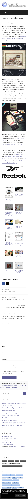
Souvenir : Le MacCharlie (19, 227)
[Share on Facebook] (3, 283)
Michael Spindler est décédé (9, 258)
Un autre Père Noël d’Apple (9, 420)
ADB (4, 477)
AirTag (4, 480)
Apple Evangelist (7, 485)
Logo (9, 291)
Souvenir (20, 465)
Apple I (14, 487)
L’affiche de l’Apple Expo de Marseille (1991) (13, 422)
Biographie (23, 460)
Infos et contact (6, 440)
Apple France (7, 487)
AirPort (20, 477)
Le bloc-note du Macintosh (19, 213)
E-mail (4, 353)
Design (5, 291)
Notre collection (6, 442)
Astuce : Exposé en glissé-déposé (19, 271)
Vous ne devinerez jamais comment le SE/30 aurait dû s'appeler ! (9, 213)
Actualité (4, 460)
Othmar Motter (18, 154)
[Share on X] (7, 283)
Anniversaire (11, 460)
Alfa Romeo (16, 480)
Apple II (21, 487)
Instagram (13, 446)
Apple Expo (16, 485)
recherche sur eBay (9, 79)
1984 (4, 475)
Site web (4, 359)
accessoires (19, 475)
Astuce (17, 460)
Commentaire (6, 324)
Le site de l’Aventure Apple (9, 438)
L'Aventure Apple (18, 23)
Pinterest (23, 446)
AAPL (13, 475)
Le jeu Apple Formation (19, 256)
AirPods (14, 477)
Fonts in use (8, 161)
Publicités (5, 465)
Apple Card (15, 482)
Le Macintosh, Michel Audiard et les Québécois (9, 243)
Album (9, 480)
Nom (3, 346)
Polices (13, 291)
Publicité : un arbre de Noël (9, 200)
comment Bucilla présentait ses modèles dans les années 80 (14, 39)
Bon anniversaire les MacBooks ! (19, 195)
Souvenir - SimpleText (9, 228)
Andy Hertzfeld (7, 482)
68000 (8, 475)
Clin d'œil (6, 289)
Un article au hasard (7, 436)
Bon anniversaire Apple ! (8, 410)
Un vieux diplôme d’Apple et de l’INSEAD (13, 408)
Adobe (9, 477)
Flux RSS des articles (7, 444)
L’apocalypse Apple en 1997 (9, 413)
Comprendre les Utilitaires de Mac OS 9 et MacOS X (19, 245)
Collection (11, 463)
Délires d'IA (17, 463)
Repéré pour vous (12, 465)
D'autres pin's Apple (9, 271)
